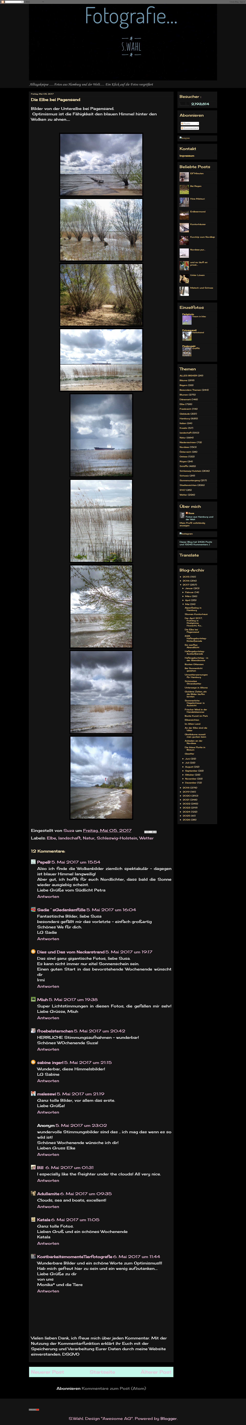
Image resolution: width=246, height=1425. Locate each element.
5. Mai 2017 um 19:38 (73, 999)
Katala (43, 1219)
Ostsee (183, 456)
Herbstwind (198, 332)
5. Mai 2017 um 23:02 (81, 1125)
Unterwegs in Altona (196, 687)
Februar (189, 592)
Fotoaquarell (189, 330)
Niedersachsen (188, 442)
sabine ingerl (50, 1062)
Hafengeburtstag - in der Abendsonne (196, 659)
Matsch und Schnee (201, 288)
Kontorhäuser (198, 224)
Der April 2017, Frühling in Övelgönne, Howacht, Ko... (193, 622)
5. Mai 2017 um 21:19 (80, 1094)
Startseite (102, 1372)
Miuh (42, 999)
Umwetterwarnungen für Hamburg (196, 675)
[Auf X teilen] (150, 832)
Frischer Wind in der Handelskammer (196, 710)
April (188, 600)
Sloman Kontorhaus (196, 614)
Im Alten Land (192, 724)
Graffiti (196, 348)
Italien (183, 423)
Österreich (185, 452)
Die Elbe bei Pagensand (192, 630)
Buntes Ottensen (194, 664)
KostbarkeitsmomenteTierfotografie (74, 1256)
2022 (187, 803)
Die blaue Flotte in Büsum (195, 748)
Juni (188, 758)
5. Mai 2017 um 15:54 (75, 862)
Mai (187, 604)
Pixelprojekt (188, 346)
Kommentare (190, 128)
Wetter (146, 838)
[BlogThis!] (148, 832)
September (191, 770)
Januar (189, 588)
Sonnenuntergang (190, 480)
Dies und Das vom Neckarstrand (71, 952)
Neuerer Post (47, 1372)
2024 (187, 811)
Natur (89, 838)
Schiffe (184, 466)
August (189, 766)
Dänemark (185, 399)
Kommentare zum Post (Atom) (114, 1388)
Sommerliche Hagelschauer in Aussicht (195, 703)
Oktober (190, 774)
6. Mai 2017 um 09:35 (86, 1193)
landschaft (69, 838)
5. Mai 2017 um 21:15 (88, 1062)
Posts (186, 123)
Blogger (169, 1418)
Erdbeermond (197, 211)
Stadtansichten (188, 485)
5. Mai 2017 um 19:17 (128, 952)
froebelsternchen (55, 1031)
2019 (186, 791)
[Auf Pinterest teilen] (155, 832)
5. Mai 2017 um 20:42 (99, 1031)
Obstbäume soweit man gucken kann (195, 735)
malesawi (46, 1094)
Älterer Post (156, 1372)
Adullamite (48, 1193)
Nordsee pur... (197, 249)
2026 (187, 819)
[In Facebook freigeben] (153, 832)
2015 (186, 576)
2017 (186, 584)
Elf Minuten (197, 173)
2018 (186, 787)
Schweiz (184, 475)
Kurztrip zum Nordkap (202, 237)
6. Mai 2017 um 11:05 (75, 1219)
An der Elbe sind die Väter (196, 729)
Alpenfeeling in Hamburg (193, 608)
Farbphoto (188, 314)
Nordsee (184, 447)
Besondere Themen (190, 390)
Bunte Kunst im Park (196, 716)
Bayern (183, 385)
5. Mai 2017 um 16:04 (111, 909)
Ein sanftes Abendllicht (192, 646)
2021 (186, 799)
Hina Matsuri (197, 198)
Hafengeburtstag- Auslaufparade (195, 652)
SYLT (183, 490)
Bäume (183, 380)
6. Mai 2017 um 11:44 (136, 1256)
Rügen (183, 461)
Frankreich (185, 409)
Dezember (191, 782)
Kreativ (183, 428)
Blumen (184, 394)
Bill (41, 1167)
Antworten (48, 896)
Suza (191, 513)
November (191, 778)
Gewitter (189, 753)
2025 (187, 815)
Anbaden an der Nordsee (193, 741)
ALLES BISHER (188, 375)
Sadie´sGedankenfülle (61, 909)
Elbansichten (192, 720)
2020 (187, 795)
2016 (186, 580)
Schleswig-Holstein (117, 838)
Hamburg (185, 418)
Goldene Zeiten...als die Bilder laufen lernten (196, 694)
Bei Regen (195, 186)
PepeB (44, 862)
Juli (187, 762)
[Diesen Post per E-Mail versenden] (145, 832)
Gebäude (185, 413)
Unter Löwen (197, 275)
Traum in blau (199, 316)
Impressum (187, 155)
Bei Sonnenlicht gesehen (193, 669)
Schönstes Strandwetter (193, 682)
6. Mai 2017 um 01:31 (69, 1167)
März (188, 596)
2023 (187, 807)
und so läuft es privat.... (198, 263)
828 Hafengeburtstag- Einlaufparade (196, 638)
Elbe (51, 838)
